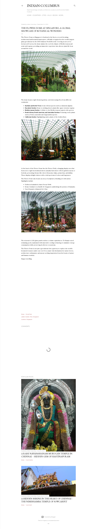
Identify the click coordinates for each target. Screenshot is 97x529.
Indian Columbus (43, 5)
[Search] (75, 5)
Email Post (29, 314)
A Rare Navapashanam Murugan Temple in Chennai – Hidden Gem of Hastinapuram (46, 455)
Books (55, 15)
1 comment (29, 505)
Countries (36, 15)
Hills (49, 15)
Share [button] (22, 314)
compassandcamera (53, 520)
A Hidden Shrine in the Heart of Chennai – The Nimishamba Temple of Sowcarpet (47, 500)
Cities (44, 15)
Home (29, 15)
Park (31, 316)
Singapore (36, 316)
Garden (27, 316)
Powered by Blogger (50, 517)
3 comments (29, 460)
